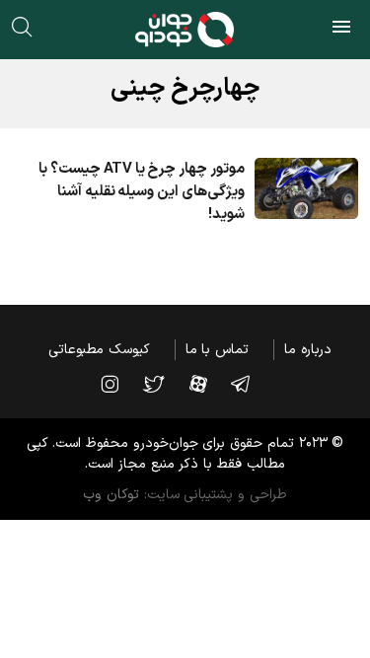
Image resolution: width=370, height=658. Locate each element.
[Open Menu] (341, 29)
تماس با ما (217, 349)
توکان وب (111, 494)
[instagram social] (119, 384)
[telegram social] (250, 384)
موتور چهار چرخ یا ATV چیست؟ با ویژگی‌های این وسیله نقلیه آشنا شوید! (141, 192)
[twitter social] (163, 384)
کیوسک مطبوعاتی (99, 349)
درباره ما (308, 349)
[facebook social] (208, 384)
